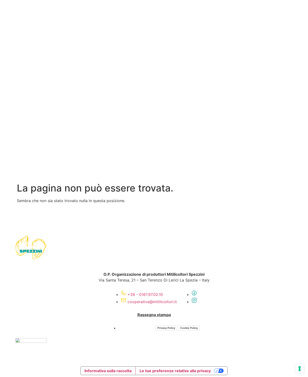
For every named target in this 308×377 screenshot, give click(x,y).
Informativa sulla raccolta (108, 370)
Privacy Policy (166, 328)
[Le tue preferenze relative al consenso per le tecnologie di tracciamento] (299, 368)
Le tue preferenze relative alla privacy (175, 370)
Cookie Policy (189, 328)
